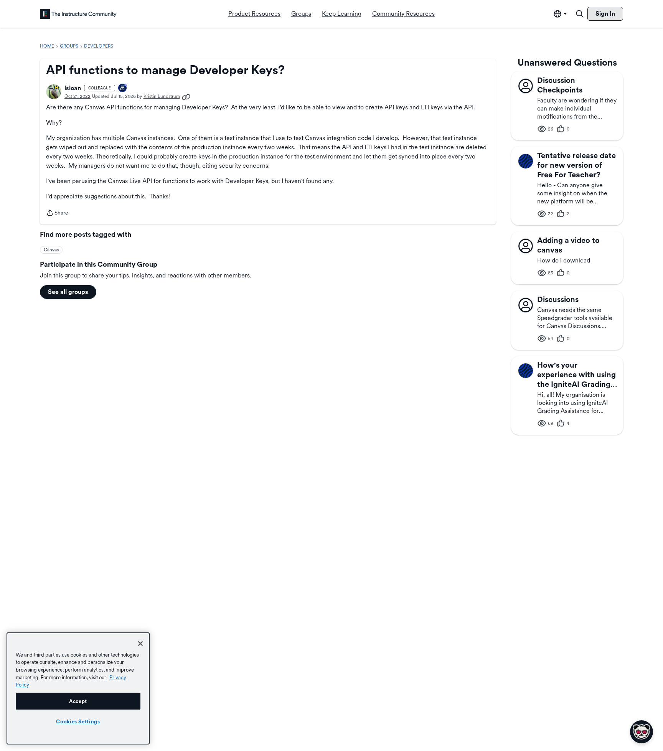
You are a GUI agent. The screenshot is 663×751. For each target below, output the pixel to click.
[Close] (140, 643)
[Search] (580, 14)
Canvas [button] (51, 250)
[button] (53, 91)
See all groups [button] (68, 291)
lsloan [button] (72, 88)
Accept (78, 701)
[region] (78, 688)
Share (57, 213)
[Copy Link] (186, 96)
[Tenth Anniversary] (122, 88)
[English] (78, 14)
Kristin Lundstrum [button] (161, 96)
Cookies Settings (78, 721)
